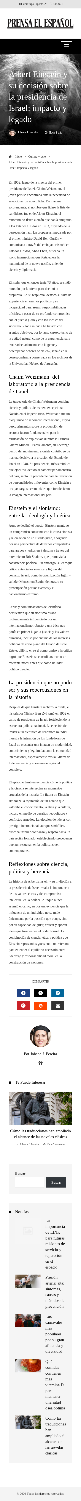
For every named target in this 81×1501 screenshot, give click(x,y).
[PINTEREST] (23, 1005)
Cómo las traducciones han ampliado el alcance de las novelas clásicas (55, 1435)
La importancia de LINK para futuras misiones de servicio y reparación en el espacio (55, 1243)
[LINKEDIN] (57, 993)
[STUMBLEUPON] (40, 1006)
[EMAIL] (57, 1005)
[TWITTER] (40, 993)
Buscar (20, 1173)
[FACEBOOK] (23, 993)
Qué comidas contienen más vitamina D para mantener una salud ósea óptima (55, 1384)
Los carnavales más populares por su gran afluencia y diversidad (54, 1334)
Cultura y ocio (20, 64)
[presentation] (13, 1123)
